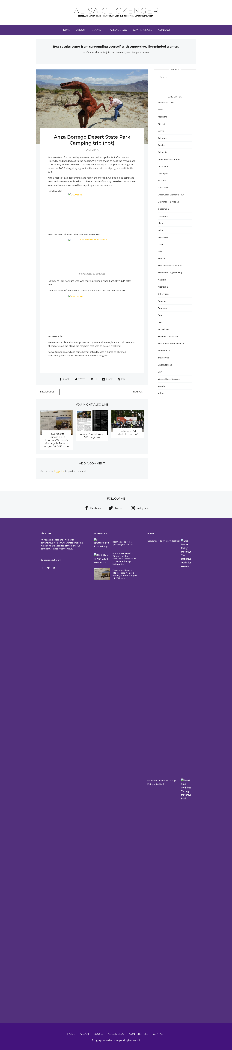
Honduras (163, 216)
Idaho (161, 223)
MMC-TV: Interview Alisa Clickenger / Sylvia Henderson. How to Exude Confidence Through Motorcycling (124, 558)
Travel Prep (163, 357)
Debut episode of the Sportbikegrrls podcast (123, 543)
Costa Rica (163, 166)
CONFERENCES (142, 29)
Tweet (82, 379)
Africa (161, 109)
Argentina (162, 116)
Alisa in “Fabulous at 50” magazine (92, 436)
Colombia (162, 152)
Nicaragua (163, 286)
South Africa (164, 350)
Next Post (138, 391)
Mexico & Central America (170, 265)
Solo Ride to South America (171, 343)
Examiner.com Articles (168, 201)
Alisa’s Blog (118, 29)
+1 (95, 379)
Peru (160, 315)
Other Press (164, 293)
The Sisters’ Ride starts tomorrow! (128, 432)
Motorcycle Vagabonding (170, 272)
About (80, 29)
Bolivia (161, 130)
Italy (160, 251)
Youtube (162, 386)
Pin (123, 379)
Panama (162, 301)
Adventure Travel (166, 102)
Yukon (161, 393)
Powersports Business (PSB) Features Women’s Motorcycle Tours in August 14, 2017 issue (56, 440)
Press (161, 322)
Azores (161, 123)
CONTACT (164, 29)
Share (65, 379)
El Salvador (163, 187)
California (92, 149)
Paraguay (162, 308)
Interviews (163, 237)
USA (160, 371)
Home (66, 29)
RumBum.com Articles (168, 336)
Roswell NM (163, 329)
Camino (161, 145)
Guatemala (163, 208)
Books (96, 29)
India (160, 230)
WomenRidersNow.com (169, 379)
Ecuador (162, 180)
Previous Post (48, 391)
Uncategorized (165, 364)
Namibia (162, 279)
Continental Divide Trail (169, 159)
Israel (160, 244)
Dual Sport (163, 173)
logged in (59, 471)
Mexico (161, 258)
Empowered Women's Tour (171, 194)
